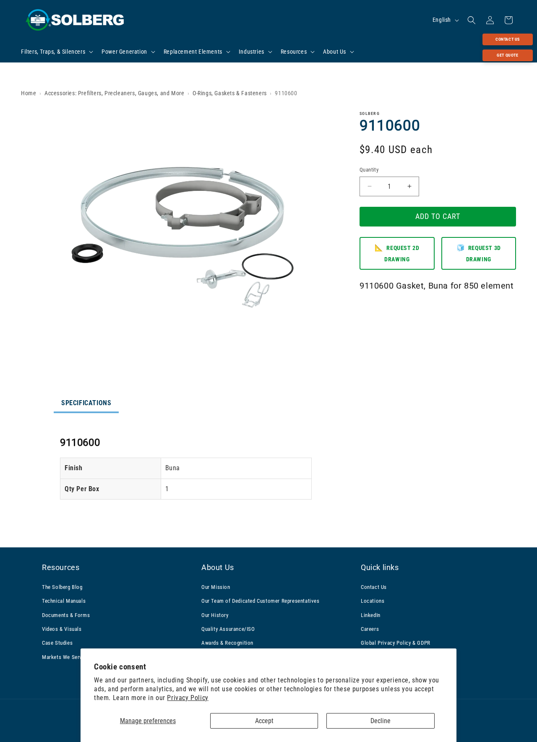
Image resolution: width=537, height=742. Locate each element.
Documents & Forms (66, 615)
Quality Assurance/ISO (228, 628)
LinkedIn (371, 615)
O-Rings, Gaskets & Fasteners (230, 93)
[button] (56, 51)
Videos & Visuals (62, 628)
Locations (372, 601)
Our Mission (215, 586)
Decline (380, 721)
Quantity (369, 170)
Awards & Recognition (227, 643)
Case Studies (57, 643)
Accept (264, 721)
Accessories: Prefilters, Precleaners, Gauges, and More (114, 93)
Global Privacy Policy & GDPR (395, 643)
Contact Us (507, 39)
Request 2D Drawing (397, 252)
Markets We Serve (63, 656)
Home (28, 93)
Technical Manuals (64, 601)
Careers (370, 628)
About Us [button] (217, 567)
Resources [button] (60, 567)
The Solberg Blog (62, 586)
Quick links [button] (380, 567)
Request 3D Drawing (478, 252)
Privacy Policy (187, 698)
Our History (215, 615)
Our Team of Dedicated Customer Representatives (260, 601)
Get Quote (507, 55)
